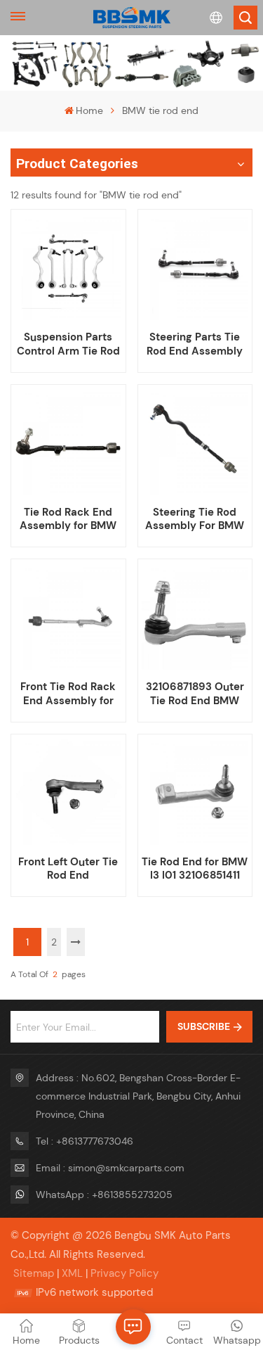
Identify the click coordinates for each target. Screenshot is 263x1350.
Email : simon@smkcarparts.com (110, 1167)
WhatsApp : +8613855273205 (104, 1194)
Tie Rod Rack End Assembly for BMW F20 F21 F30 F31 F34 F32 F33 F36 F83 (68, 519)
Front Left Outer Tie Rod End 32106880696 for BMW (68, 868)
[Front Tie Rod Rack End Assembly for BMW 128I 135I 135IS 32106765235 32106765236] (68, 616)
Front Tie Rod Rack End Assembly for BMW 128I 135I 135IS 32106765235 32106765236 (68, 693)
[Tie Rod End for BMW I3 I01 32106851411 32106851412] (195, 791)
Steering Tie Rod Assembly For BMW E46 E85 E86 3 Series (194, 519)
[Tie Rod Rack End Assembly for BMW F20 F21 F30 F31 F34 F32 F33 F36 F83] (68, 441)
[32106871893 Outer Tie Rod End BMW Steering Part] (195, 616)
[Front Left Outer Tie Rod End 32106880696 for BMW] (68, 791)
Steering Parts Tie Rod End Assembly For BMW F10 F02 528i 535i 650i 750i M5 (195, 344)
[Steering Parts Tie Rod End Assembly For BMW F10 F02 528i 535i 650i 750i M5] (195, 267)
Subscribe (203, 1026)
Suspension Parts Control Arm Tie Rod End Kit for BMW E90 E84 (68, 344)
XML (72, 1273)
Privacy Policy (124, 1273)
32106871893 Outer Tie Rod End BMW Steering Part (195, 693)
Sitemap (33, 1273)
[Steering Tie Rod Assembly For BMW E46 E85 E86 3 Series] (195, 441)
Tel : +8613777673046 (84, 1141)
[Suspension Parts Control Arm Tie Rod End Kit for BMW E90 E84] (68, 267)
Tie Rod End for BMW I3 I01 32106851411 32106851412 (195, 868)
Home (89, 110)
